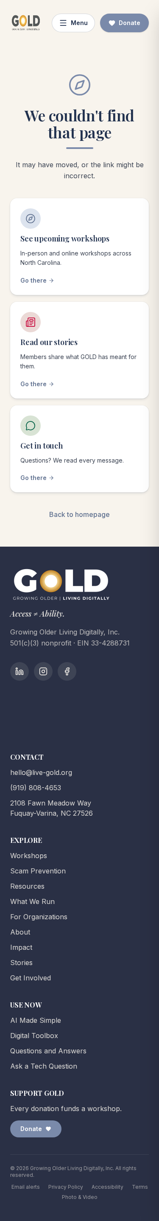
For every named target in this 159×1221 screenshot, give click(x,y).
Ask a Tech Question (43, 1066)
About (20, 932)
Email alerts (25, 1187)
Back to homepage (79, 514)
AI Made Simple (35, 1020)
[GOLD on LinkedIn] (19, 671)
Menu (79, 22)
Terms (140, 1187)
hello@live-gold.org (41, 772)
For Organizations (38, 916)
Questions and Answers (48, 1051)
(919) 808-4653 (35, 787)
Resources (27, 886)
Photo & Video (80, 1197)
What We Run (32, 901)
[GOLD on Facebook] (67, 671)
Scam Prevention (38, 871)
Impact (21, 947)
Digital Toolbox (34, 1035)
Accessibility (107, 1187)
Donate (129, 22)
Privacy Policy (65, 1187)
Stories (21, 962)
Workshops (28, 855)
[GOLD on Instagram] (43, 671)
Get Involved (30, 978)
